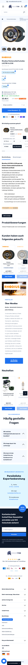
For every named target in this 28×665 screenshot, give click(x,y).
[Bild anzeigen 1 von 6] (4, 49)
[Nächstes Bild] (24, 34)
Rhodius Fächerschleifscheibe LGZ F (16, 129)
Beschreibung (6, 157)
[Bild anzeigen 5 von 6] (24, 49)
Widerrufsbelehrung (6, 631)
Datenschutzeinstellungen (8, 634)
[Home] (2, 19)
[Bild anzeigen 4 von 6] (19, 49)
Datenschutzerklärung (7, 628)
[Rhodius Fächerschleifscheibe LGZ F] (6, 130)
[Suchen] (24, 12)
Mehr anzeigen (7, 215)
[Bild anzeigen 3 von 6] (14, 49)
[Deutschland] (3, 654)
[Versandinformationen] (16, 94)
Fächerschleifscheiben (11, 19)
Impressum (4, 622)
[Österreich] (8, 654)
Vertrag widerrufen (7, 619)
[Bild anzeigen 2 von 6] (9, 49)
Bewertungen (17, 157)
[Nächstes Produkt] (24, 137)
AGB (3, 625)
